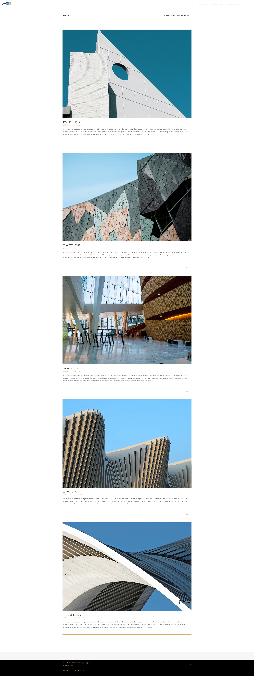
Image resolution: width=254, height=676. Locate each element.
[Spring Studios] (127, 320)
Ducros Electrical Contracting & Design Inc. (177, 15)
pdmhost (66, 125)
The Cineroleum (72, 615)
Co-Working (70, 491)
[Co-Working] (127, 443)
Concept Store (71, 245)
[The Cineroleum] (127, 566)
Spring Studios (72, 368)
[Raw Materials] (127, 74)
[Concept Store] (127, 197)
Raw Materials (71, 122)
